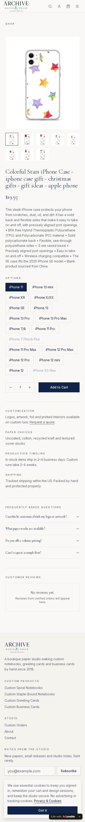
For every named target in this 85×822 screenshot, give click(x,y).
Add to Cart (59, 387)
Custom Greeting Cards (22, 700)
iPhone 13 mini (42, 287)
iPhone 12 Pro (19, 360)
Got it (42, 810)
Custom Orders (16, 725)
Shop (10, 23)
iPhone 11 (16, 287)
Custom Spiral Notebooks (24, 688)
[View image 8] (42, 154)
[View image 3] (42, 139)
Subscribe (69, 771)
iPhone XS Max (44, 370)
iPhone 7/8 (17, 329)
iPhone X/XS (43, 297)
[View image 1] (11, 139)
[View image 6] (11, 154)
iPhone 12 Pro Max (59, 350)
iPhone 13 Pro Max (53, 318)
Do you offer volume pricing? (23, 541)
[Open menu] (77, 6)
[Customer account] (59, 6)
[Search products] (50, 6)
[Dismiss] (79, 816)
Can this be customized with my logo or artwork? (35, 517)
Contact (10, 738)
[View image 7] (27, 154)
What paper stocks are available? (25, 529)
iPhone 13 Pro (19, 318)
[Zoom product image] (42, 83)
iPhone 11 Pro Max (22, 350)
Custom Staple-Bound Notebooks (30, 694)
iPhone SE (16, 308)
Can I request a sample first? (23, 553)
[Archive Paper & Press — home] (16, 6)
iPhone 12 (16, 370)
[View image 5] (73, 139)
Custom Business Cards (22, 707)
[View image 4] (57, 139)
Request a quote (42, 422)
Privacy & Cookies (47, 801)
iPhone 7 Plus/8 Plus (24, 339)
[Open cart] (68, 6)
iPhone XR (17, 297)
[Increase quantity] (30, 387)
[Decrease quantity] (11, 387)
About (9, 731)
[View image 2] (27, 139)
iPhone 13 (41, 308)
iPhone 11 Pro (45, 329)
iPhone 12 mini (49, 360)
